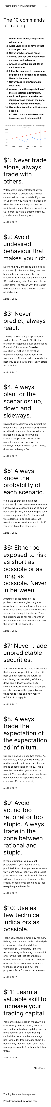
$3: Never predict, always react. (24, 320)
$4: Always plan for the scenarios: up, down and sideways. (23, 401)
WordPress (31, 1101)
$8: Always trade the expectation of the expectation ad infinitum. (25, 733)
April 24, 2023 (10, 1057)
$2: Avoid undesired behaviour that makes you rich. (25, 247)
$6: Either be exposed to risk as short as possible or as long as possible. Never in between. (25, 569)
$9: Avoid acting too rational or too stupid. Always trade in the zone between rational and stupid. (23, 827)
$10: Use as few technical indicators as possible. (22, 918)
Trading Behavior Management (19, 5)
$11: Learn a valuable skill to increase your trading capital (24, 1002)
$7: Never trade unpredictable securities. (25, 652)
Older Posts (41, 1068)
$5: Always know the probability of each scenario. (23, 481)
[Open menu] (46, 5)
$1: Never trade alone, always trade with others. (25, 171)
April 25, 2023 (10, 222)
